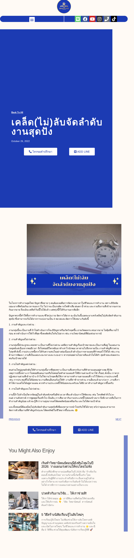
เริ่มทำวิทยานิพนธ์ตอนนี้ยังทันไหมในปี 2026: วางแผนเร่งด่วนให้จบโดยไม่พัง (67, 464)
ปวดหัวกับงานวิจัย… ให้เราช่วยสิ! (64, 493)
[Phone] (107, 3)
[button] (32, 4)
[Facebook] (85, 3)
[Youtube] (92, 3)
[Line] (78, 3)
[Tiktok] (114, 3)
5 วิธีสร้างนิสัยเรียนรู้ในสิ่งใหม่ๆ (62, 514)
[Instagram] (100, 3)
